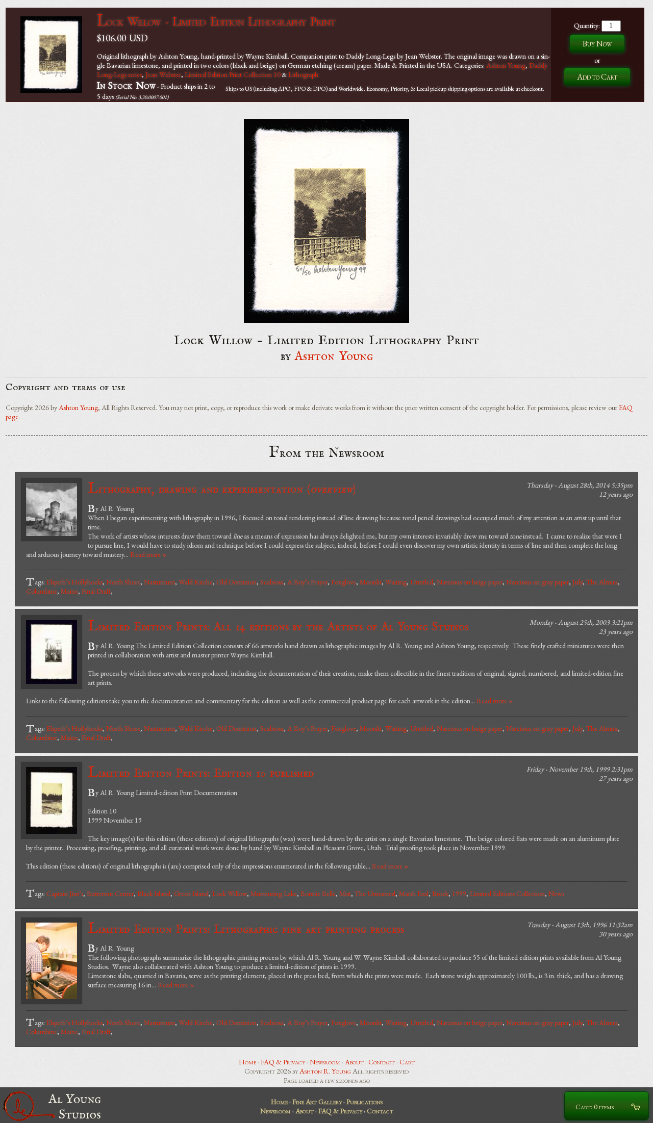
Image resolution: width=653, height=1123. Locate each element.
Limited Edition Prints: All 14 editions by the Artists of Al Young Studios (278, 626)
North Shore (123, 581)
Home (247, 1061)
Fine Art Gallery (317, 1101)
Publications (364, 1101)
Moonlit (371, 581)
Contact (381, 1061)
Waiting (396, 581)
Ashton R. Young (325, 1071)
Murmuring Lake (273, 893)
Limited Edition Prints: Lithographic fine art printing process (246, 929)
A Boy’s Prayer (307, 581)
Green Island (191, 893)
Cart (407, 1061)
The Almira (602, 581)
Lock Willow (229, 893)
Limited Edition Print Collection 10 (233, 74)
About (354, 1061)
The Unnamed (375, 893)
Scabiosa (272, 581)
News (556, 893)
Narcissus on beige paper (470, 581)
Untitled (421, 581)
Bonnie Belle (318, 893)
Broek (440, 893)
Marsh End (414, 893)
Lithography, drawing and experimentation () (222, 488)
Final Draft (96, 591)
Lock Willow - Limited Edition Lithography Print (216, 21)
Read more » (148, 554)
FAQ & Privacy (283, 1061)
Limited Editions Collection (507, 893)
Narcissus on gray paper (537, 581)
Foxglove (343, 581)
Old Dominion (236, 581)
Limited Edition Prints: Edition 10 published (201, 772)
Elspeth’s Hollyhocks (74, 581)
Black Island (153, 893)
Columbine (41, 591)
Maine (69, 591)
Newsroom (325, 1061)
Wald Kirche (196, 581)
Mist (345, 893)
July (577, 581)
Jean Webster (163, 74)
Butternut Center (110, 893)
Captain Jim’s (64, 893)
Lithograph (303, 74)
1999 (459, 893)
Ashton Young (505, 65)
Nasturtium (159, 581)
